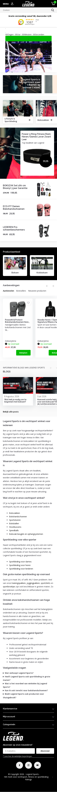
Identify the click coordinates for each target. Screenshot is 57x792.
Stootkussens (15, 527)
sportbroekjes (9, 586)
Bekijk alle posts (11, 411)
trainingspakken (19, 583)
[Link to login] (12, 3)
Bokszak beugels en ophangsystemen (26, 534)
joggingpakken (33, 583)
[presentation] (47, 286)
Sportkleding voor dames (20, 561)
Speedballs (14, 530)
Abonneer (45, 751)
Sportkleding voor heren (20, 565)
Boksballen (14, 523)
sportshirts (45, 583)
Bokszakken (14, 513)
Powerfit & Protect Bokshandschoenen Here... (17, 321)
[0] (52, 4)
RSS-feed (45, 774)
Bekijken (23, 352)
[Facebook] (19, 765)
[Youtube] (37, 765)
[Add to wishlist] (28, 303)
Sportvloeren (15, 520)
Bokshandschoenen (18, 516)
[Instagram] (28, 765)
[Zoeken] (52, 10)
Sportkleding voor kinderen (21, 568)
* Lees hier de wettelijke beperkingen (17, 756)
